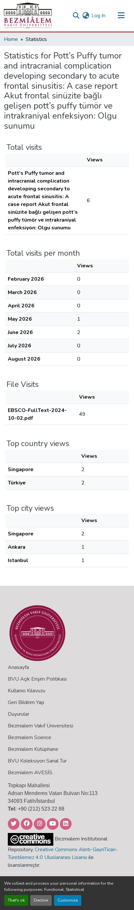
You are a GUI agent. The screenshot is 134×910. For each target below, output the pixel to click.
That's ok (16, 900)
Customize (68, 900)
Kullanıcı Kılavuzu (26, 690)
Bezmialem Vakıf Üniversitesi (40, 725)
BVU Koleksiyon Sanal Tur (37, 760)
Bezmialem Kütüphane (33, 749)
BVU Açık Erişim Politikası (37, 679)
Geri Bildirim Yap (26, 702)
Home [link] (11, 39)
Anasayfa (18, 667)
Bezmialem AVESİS (30, 772)
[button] (28, 16)
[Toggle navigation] (121, 15)
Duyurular (18, 714)
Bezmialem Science (29, 737)
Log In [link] (98, 15)
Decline (41, 900)
